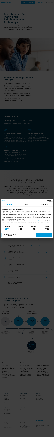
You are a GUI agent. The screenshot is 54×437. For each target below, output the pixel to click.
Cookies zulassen (44, 235)
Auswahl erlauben (27, 235)
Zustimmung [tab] (9, 204)
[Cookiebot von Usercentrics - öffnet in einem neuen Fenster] (46, 201)
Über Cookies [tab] (44, 204)
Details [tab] (27, 204)
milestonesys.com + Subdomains (36, 220)
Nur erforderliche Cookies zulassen (10, 235)
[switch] (20, 229)
